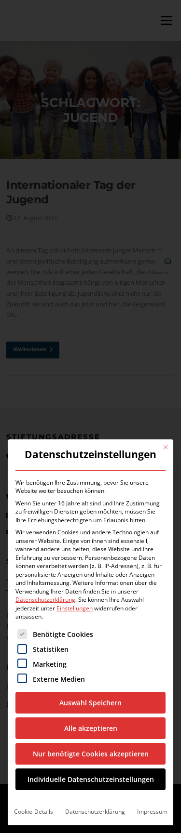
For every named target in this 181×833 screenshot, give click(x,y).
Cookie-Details (33, 811)
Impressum (152, 811)
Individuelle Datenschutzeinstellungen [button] (91, 779)
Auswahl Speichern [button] (90, 702)
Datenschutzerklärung (45, 599)
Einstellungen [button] (74, 608)
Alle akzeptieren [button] (90, 728)
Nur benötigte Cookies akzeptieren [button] (91, 753)
